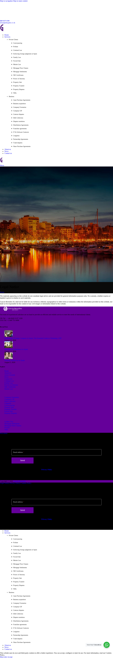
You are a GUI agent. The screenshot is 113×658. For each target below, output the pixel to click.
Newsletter (4, 433)
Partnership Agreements (20, 139)
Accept (9, 657)
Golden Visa (8, 422)
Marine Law (17, 64)
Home (2, 292)
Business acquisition (19, 103)
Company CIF (17, 111)
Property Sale (17, 82)
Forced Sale (17, 61)
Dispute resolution (19, 121)
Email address (18, 452)
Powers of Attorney (11, 385)
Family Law (17, 57)
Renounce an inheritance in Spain (16, 349)
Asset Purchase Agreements (21, 100)
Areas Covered (9, 375)
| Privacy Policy (14, 483)
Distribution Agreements (20, 125)
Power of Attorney (19, 79)
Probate (15, 46)
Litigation (16, 136)
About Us (7, 373)
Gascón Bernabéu (19, 481)
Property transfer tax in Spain (14, 360)
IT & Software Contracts (21, 132)
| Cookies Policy (25, 483)
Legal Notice (4, 483)
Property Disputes (18, 89)
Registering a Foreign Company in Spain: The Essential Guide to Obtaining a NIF (33, 338)
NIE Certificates (18, 75)
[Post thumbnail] (8, 336)
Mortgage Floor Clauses (20, 68)
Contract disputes (18, 114)
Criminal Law (17, 50)
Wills (14, 93)
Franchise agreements (20, 128)
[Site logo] (15, 31)
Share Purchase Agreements (21, 146)
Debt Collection (18, 118)
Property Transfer (18, 86)
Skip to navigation (6, 1)
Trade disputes (17, 143)
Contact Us (8, 379)
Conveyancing (17, 43)
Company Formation (19, 107)
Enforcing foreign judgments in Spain (25, 54)
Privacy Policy (46, 469)
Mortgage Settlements (20, 71)
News (6, 377)
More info (3, 657)
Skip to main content (20, 1)
